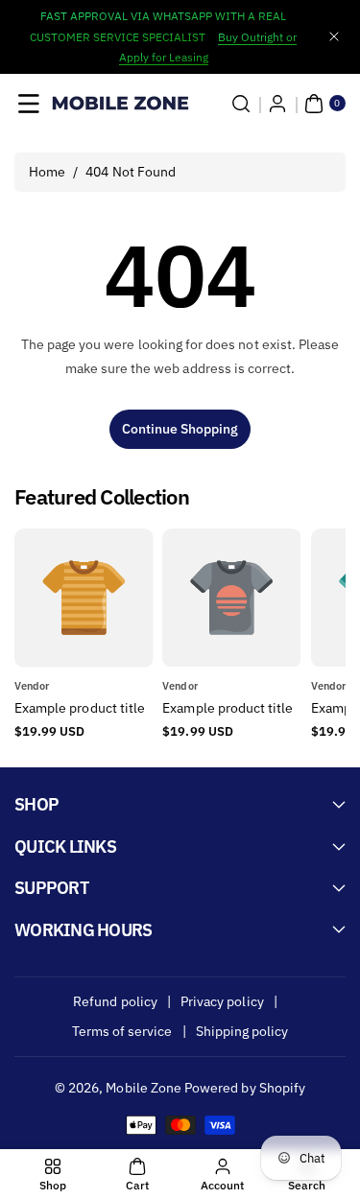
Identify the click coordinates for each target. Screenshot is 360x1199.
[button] (28, 103)
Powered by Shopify (244, 1087)
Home (47, 171)
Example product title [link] (79, 708)
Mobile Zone (143, 1087)
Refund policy (115, 1001)
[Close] (334, 37)
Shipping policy (242, 1031)
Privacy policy (222, 1001)
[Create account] (277, 103)
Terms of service (122, 1031)
